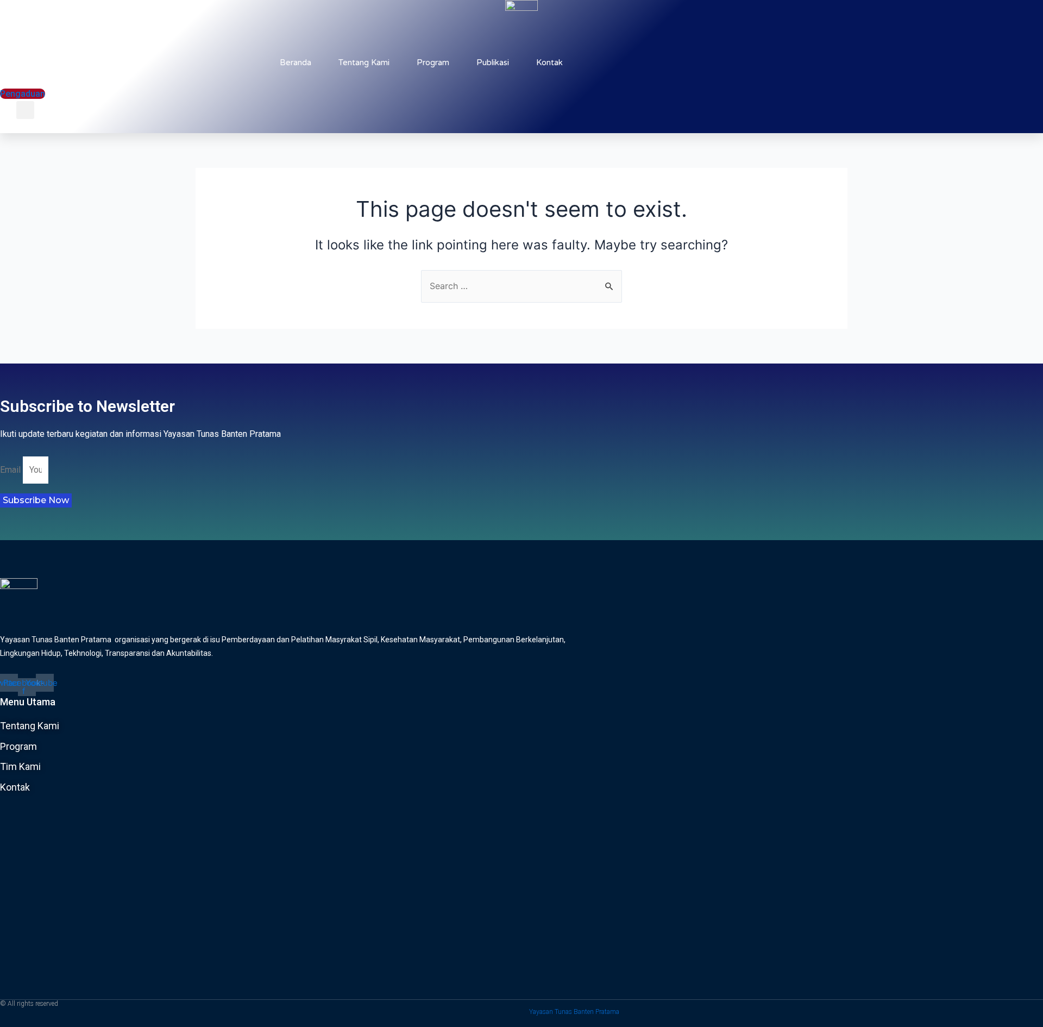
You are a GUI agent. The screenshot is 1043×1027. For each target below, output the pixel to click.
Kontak (549, 62)
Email (11, 470)
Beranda (295, 62)
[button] (45, 117)
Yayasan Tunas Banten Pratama (574, 1012)
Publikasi (492, 62)
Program (433, 62)
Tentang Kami (363, 62)
